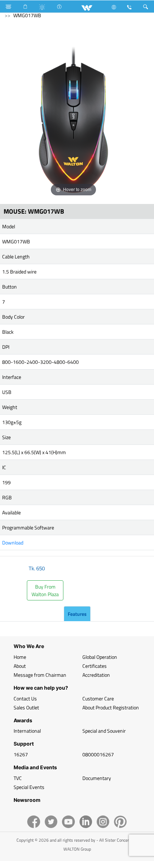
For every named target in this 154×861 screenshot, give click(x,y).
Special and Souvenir (104, 730)
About (20, 666)
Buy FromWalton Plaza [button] (45, 590)
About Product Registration (110, 707)
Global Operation (99, 657)
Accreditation (96, 675)
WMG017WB (27, 15)
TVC (18, 778)
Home (20, 657)
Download (12, 542)
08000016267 (98, 754)
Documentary (96, 778)
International (27, 730)
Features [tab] (77, 614)
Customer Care (98, 698)
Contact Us (25, 698)
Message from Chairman (40, 675)
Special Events (29, 787)
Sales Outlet (26, 707)
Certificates (94, 666)
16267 (21, 754)
